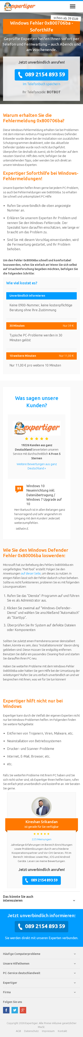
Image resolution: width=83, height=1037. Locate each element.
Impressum (48, 1031)
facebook (6, 1010)
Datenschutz (31, 1031)
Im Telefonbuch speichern (41, 84)
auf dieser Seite (31, 573)
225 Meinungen (41, 839)
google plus (23, 1010)
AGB (18, 1031)
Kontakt (62, 1031)
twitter (14, 1010)
